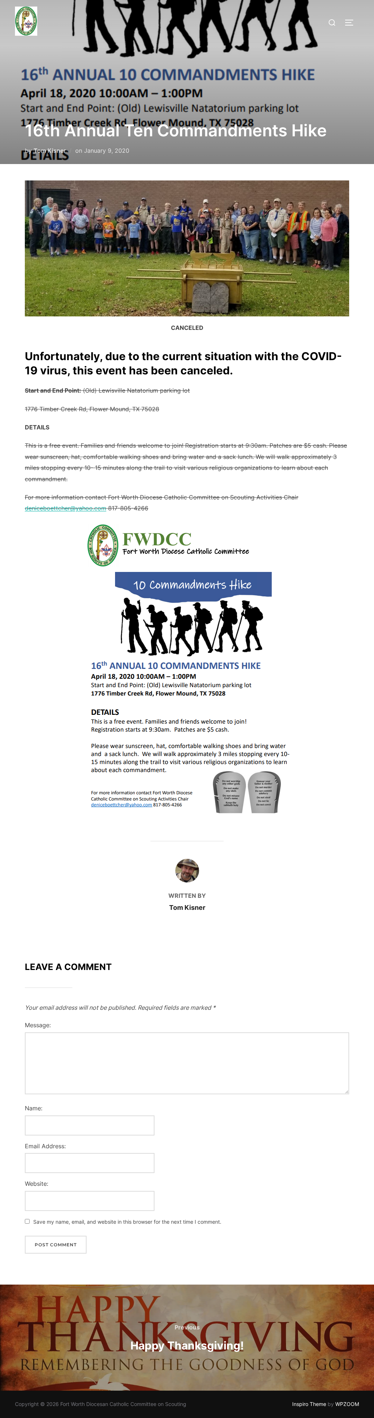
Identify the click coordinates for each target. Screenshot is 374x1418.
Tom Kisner (50, 150)
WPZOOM (347, 1404)
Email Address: (45, 1146)
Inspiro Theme (309, 1404)
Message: (38, 1025)
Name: (33, 1108)
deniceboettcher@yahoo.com (65, 508)
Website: (36, 1183)
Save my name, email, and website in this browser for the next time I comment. (127, 1222)
